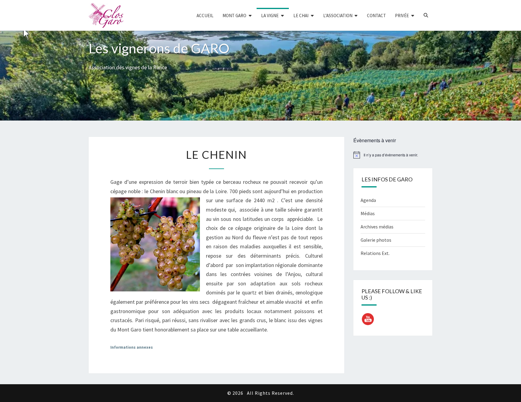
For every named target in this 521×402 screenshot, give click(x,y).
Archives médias (377, 227)
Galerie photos (376, 240)
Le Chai (300, 15)
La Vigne (270, 15)
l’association (337, 15)
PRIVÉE (402, 15)
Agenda (368, 200)
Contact (376, 15)
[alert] (393, 155)
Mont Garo (234, 15)
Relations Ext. (375, 253)
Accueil (205, 15)
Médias (368, 213)
